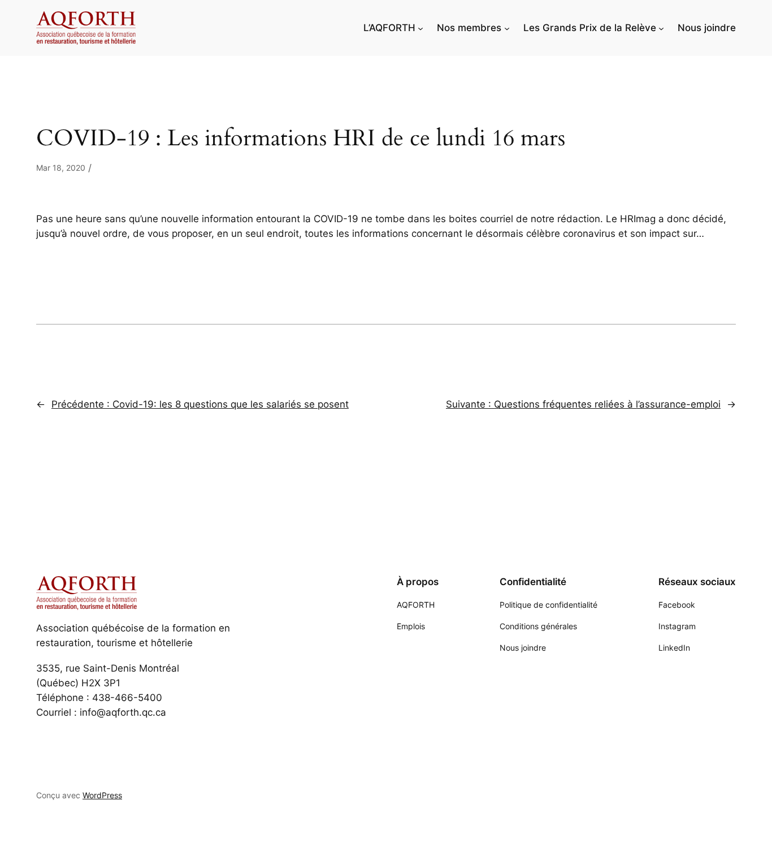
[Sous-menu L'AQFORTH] (420, 28)
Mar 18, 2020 (60, 167)
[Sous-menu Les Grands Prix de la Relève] (661, 28)
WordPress (102, 795)
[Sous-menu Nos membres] (507, 28)
